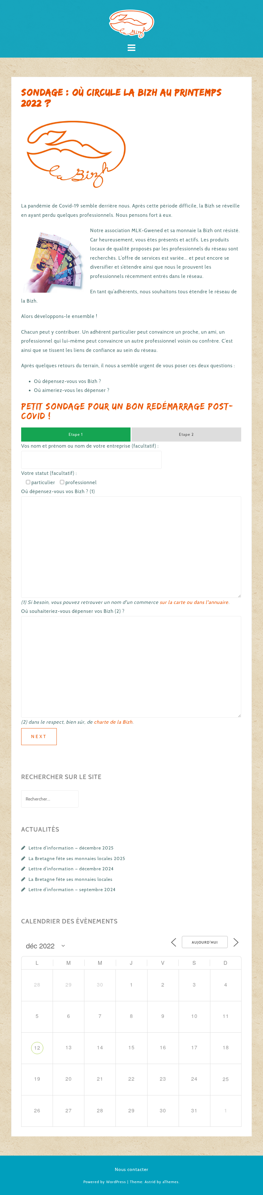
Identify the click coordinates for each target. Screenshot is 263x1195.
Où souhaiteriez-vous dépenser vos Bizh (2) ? (73, 611)
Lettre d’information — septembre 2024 (72, 889)
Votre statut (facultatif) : (49, 473)
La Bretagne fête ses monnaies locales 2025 (77, 858)
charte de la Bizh (113, 722)
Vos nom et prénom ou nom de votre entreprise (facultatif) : (90, 446)
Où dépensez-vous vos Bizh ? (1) (58, 491)
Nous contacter (131, 1169)
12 (37, 1047)
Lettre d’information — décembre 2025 (71, 848)
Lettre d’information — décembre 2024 (71, 869)
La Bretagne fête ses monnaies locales (71, 879)
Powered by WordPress (104, 1182)
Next (39, 736)
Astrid (150, 1182)
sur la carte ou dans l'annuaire (194, 602)
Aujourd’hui (205, 942)
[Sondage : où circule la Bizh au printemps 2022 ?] (77, 154)
